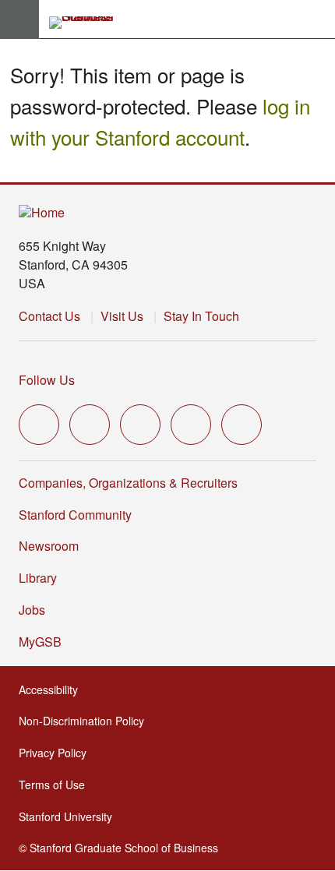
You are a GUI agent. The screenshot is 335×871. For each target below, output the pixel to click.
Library (38, 578)
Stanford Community (75, 515)
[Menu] (19, 19)
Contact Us (49, 316)
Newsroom (49, 546)
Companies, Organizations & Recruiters (128, 483)
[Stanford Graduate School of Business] (88, 22)
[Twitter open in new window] (39, 424)
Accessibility (53, 689)
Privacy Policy (57, 752)
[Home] (42, 213)
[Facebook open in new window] (89, 424)
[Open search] (317, 19)
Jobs (32, 610)
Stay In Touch (201, 316)
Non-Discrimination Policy (86, 720)
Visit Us (121, 316)
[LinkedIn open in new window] (241, 424)
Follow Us (47, 380)
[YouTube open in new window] (191, 424)
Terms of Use (56, 784)
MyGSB (45, 642)
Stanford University (70, 816)
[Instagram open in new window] (140, 424)
